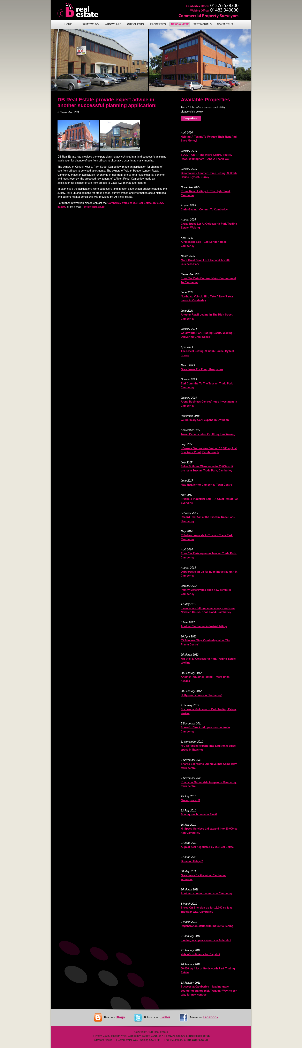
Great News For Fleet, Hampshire (202, 369)
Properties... (191, 118)
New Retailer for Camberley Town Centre (206, 484)
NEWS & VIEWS (180, 24)
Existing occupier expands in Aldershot (206, 940)
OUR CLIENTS (135, 24)
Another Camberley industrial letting (204, 626)
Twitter (165, 1017)
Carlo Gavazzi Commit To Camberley (204, 209)
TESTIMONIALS (203, 24)
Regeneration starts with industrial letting (207, 925)
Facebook (210, 1017)
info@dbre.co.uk (94, 206)
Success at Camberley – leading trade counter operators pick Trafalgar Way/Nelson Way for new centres (209, 990)
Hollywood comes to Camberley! (201, 695)
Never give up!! (190, 800)
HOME (68, 24)
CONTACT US (225, 24)
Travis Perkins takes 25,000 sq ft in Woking (208, 434)
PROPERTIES (158, 24)
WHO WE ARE (113, 24)
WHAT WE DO (91, 24)
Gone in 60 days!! (192, 861)
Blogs (120, 1017)
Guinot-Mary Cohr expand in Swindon (205, 419)
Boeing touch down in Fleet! (199, 814)
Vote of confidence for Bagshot (200, 954)
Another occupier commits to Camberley (206, 893)
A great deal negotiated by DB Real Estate (207, 846)
